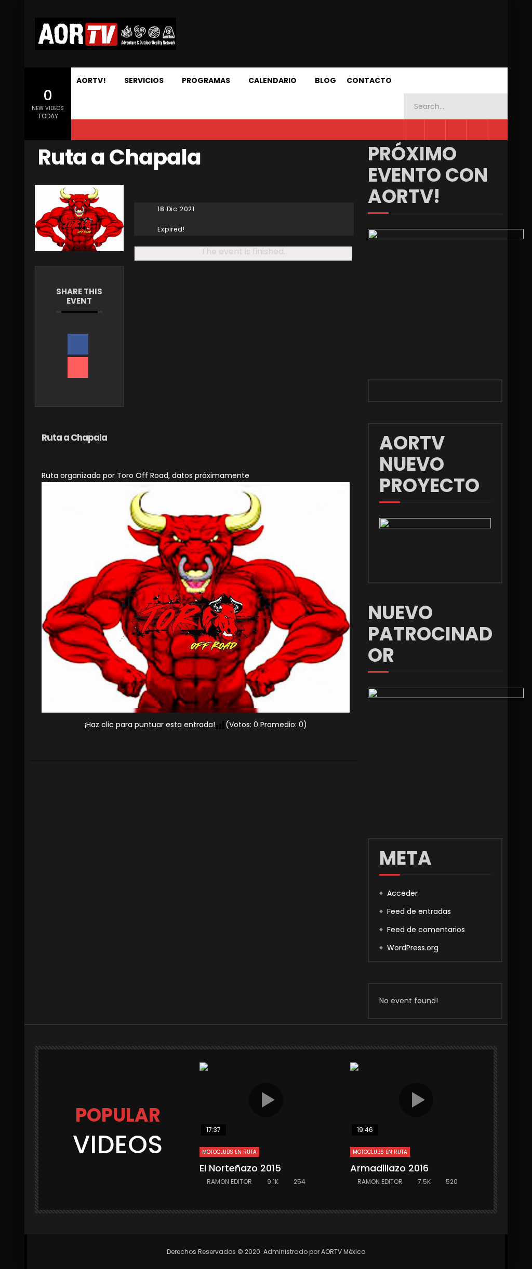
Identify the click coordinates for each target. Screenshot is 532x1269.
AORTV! (91, 80)
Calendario (272, 80)
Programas (206, 80)
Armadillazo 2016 (389, 1168)
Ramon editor (229, 1181)
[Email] (78, 367)
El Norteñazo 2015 (240, 1168)
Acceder (402, 893)
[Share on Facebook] (78, 344)
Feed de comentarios (426, 929)
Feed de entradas (419, 911)
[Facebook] (414, 129)
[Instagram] (476, 129)
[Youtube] (455, 129)
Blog (325, 80)
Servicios (144, 80)
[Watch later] (497, 129)
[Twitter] (434, 129)
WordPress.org (412, 948)
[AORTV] (105, 34)
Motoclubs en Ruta (229, 1152)
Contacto (369, 80)
